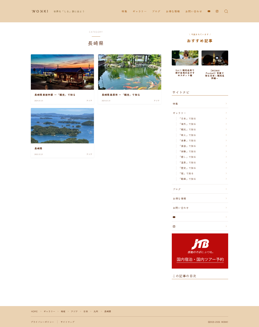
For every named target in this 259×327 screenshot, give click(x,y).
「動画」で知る (187, 178)
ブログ (156, 11)
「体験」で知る (187, 151)
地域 (63, 311)
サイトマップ (68, 321)
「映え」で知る (187, 135)
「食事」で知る (187, 140)
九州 (96, 311)
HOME (34, 311)
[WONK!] (39, 11)
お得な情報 (173, 11)
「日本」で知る (187, 118)
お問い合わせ (193, 11)
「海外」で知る (187, 124)
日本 (86, 311)
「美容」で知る (187, 146)
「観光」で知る (187, 129)
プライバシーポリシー (42, 321)
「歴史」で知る (187, 168)
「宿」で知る (186, 173)
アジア (74, 311)
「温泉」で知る (187, 162)
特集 (124, 11)
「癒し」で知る (187, 156)
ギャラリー (140, 11)
